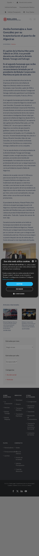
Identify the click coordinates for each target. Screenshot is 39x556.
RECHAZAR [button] (19, 289)
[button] (19, 294)
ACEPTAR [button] (19, 284)
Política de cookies (8, 279)
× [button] (36, 261)
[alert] (19, 278)
